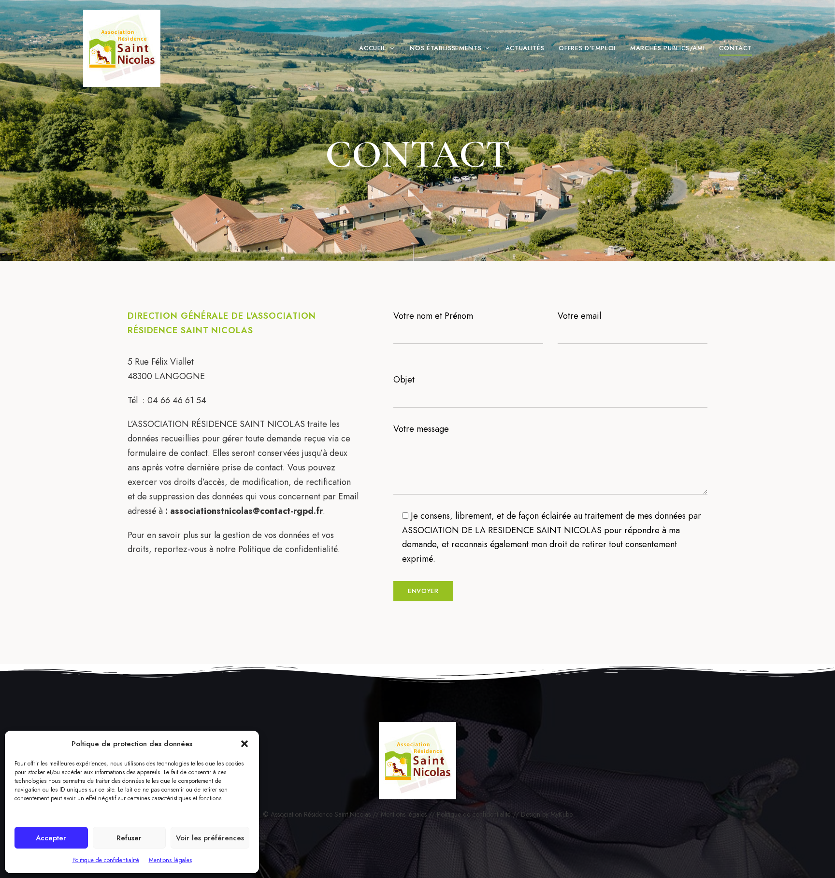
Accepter (51, 838)
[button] (244, 744)
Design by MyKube (547, 814)
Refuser (129, 838)
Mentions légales (170, 860)
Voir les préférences (210, 838)
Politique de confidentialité (105, 860)
